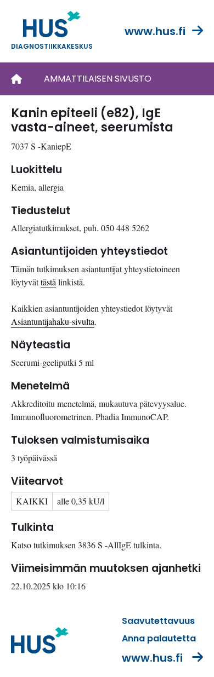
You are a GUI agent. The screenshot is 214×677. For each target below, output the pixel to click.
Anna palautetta (159, 638)
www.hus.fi (155, 31)
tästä (48, 282)
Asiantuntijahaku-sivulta (52, 321)
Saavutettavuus (158, 621)
